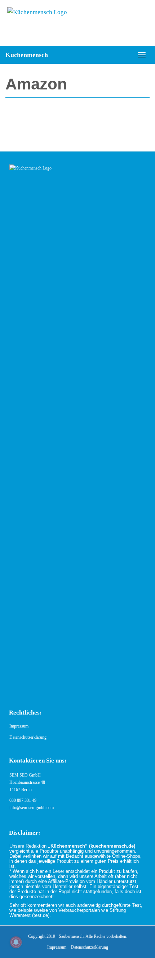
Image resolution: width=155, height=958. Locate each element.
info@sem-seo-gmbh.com (31, 807)
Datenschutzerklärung (27, 737)
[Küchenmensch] (77, 23)
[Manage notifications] (16, 942)
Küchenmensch (26, 54)
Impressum (18, 726)
